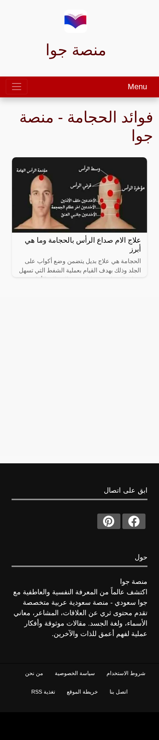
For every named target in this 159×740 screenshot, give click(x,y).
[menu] (16, 86)
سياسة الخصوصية (75, 673)
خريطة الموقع (82, 692)
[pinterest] (108, 521)
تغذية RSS (43, 692)
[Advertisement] (79, 376)
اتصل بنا (119, 692)
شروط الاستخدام (126, 673)
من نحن (34, 673)
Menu (137, 86)
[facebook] (133, 521)
